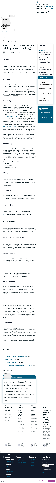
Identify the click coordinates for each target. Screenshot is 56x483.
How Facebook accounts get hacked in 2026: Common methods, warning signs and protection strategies (45, 63)
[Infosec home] (4, 15)
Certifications (6, 24)
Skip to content (3, 0)
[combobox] (8, 30)
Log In (46, 6)
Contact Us (26, 8)
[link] (13, 116)
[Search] (14, 30)
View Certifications (44, 120)
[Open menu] (10, 16)
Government (6, 21)
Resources (6, 26)
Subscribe (45, 466)
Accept (51, 480)
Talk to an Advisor (6, 31)
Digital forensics (6, 40)
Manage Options (42, 480)
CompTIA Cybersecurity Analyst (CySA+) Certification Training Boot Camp (45, 93)
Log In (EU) (50, 6)
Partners (30, 8)
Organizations (6, 22)
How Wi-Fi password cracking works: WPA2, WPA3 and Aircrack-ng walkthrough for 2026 (45, 71)
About (5, 28)
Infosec (4, 37)
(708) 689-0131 (21, 8)
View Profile (31, 377)
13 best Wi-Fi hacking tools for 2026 (45, 52)
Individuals (6, 19)
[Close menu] (13, 16)
